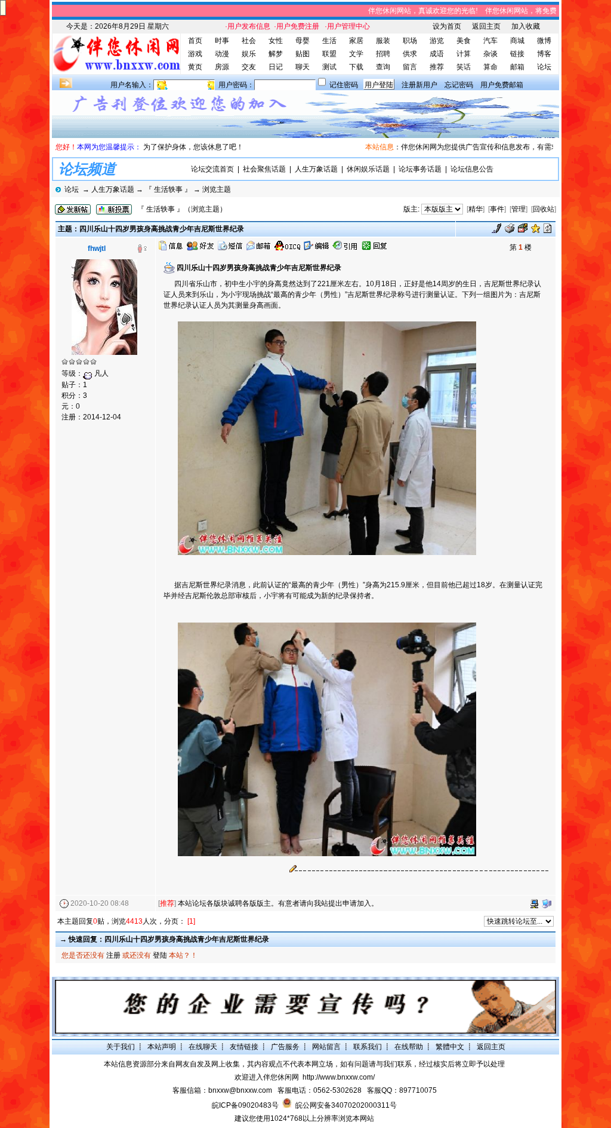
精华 (475, 209)
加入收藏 (525, 26)
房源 (222, 67)
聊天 (302, 67)
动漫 (222, 54)
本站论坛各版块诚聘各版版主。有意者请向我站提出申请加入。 (278, 903)
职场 (410, 40)
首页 (195, 40)
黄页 (195, 67)
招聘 (383, 54)
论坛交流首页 (212, 169)
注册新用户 (419, 85)
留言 (410, 67)
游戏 (195, 54)
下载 (356, 67)
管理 (518, 209)
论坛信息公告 (471, 169)
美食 (463, 40)
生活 (329, 40)
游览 (437, 40)
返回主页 (486, 26)
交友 (249, 67)
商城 (517, 40)
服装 (383, 40)
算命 (490, 67)
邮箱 (517, 67)
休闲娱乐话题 (368, 169)
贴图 (302, 54)
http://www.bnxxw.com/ (339, 1077)
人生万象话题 (316, 169)
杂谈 (490, 54)
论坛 (544, 67)
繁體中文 (450, 1047)
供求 (410, 54)
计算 (463, 54)
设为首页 (447, 26)
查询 (383, 67)
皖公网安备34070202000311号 (346, 1105)
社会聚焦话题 (264, 169)
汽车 (490, 40)
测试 (329, 67)
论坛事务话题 (420, 169)
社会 (249, 40)
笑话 (463, 67)
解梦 (276, 54)
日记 (276, 67)
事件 (497, 209)
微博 (544, 40)
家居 (356, 40)
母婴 (302, 40)
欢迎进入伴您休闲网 (266, 1077)
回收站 (543, 209)
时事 (222, 40)
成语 (437, 54)
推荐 (437, 67)
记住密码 (343, 85)
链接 (517, 54)
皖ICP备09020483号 (245, 1105)
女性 (276, 40)
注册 (113, 955)
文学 (356, 54)
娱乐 (249, 54)
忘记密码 (459, 85)
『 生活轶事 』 (168, 189)
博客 (544, 54)
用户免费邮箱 (501, 85)
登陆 (160, 955)
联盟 (329, 54)
